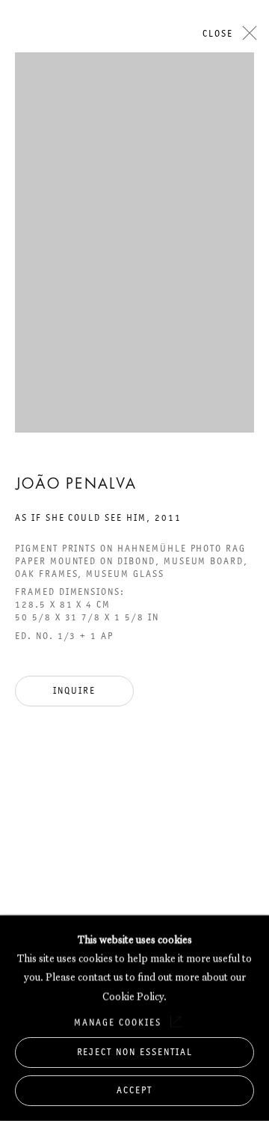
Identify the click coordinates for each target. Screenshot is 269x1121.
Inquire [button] (74, 690)
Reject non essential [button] (135, 1051)
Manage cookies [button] (117, 1021)
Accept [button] (134, 1090)
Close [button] (217, 33)
